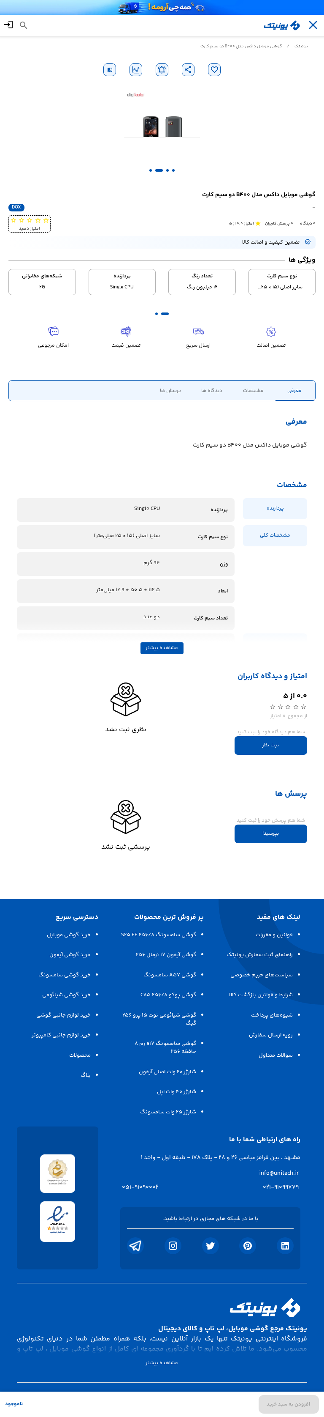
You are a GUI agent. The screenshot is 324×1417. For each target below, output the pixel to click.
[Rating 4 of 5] (21, 220)
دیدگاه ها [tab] (211, 390)
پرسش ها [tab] (170, 390)
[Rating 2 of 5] (38, 220)
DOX (16, 207)
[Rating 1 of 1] (258, 223)
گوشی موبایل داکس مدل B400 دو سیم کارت (241, 47)
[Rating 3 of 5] (29, 220)
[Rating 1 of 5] (46, 220)
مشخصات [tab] (253, 390)
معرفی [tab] (294, 390)
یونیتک (301, 47)
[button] (173, 170)
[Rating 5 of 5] (13, 220)
